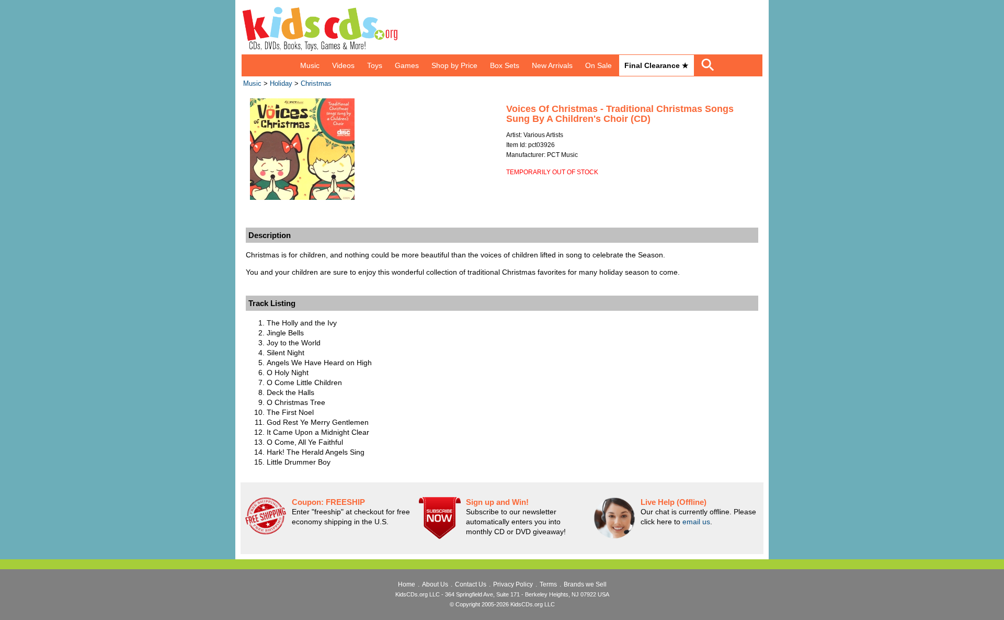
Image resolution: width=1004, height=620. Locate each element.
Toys (374, 65)
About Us (435, 584)
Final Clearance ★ (656, 65)
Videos (343, 65)
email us (696, 521)
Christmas (316, 83)
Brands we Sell (585, 584)
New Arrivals (552, 65)
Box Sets (504, 65)
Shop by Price (454, 65)
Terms (548, 584)
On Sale (598, 65)
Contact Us (470, 584)
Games (407, 65)
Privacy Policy (513, 584)
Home (406, 584)
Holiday (281, 83)
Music (310, 65)
